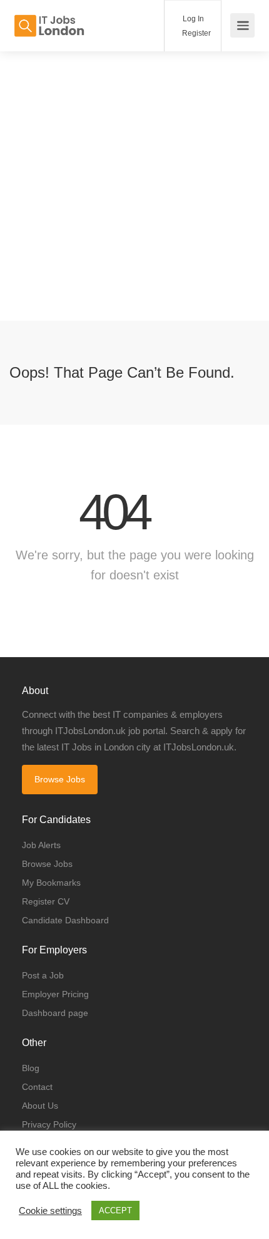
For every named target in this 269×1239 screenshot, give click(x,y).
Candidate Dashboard (65, 920)
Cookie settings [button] (50, 1211)
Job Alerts (41, 845)
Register (195, 33)
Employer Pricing (55, 994)
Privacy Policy (49, 1124)
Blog (30, 1068)
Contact (37, 1087)
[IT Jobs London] (49, 19)
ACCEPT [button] (115, 1210)
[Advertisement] (134, 186)
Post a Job (43, 975)
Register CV (45, 901)
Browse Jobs (59, 779)
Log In (192, 18)
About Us (40, 1106)
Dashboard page (55, 1013)
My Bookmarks (51, 883)
